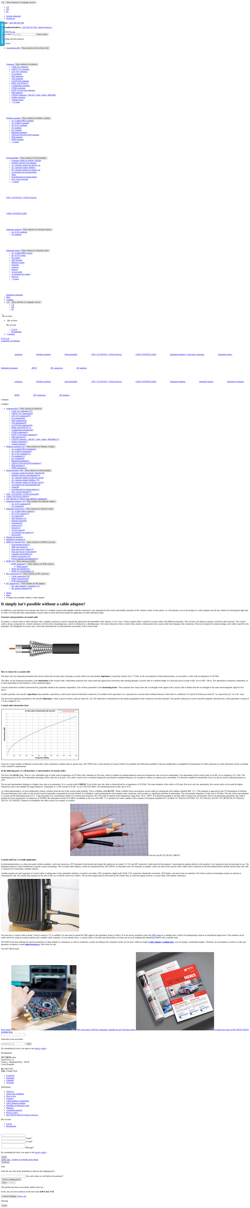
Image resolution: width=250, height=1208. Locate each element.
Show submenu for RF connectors (36, 574)
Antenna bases (17, 100)
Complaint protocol (14, 1110)
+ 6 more (15, 279)
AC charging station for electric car (25, 165)
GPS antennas (17, 78)
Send (29, 1044)
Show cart (22, 1196)
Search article (42, 34)
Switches (15, 265)
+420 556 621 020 (29, 27)
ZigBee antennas (18, 97)
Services (14, 276)
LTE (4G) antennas (19, 71)
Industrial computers (14, 295)
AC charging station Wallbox (23, 167)
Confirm (12, 1183)
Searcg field (6, 34)
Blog (8, 297)
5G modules (16, 128)
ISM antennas (17, 93)
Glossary (10, 1098)
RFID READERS (20, 569)
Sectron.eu (10, 18)
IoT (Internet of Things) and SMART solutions (26, 499)
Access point (16, 272)
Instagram (10, 1078)
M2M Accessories (16, 542)
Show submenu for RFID (26, 561)
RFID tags (22, 566)
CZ (7, 7)
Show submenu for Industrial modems (37, 230)
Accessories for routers (20, 274)
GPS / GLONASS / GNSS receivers (21, 197)
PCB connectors (19, 581)
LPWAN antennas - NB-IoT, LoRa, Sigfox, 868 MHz (33, 95)
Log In (14, 329)
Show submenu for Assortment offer (35, 48)
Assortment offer (13, 48)
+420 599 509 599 (16, 23)
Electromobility (12, 158)
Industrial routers (13, 250)
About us (10, 1091)
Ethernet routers (17, 262)
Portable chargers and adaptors (24, 163)
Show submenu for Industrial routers (35, 251)
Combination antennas (20, 86)
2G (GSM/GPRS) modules (22, 121)
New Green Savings (19, 179)
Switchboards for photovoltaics (24, 177)
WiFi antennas (17, 76)
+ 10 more (15, 102)
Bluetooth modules (19, 132)
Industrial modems (14, 229)
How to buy (11, 1096)
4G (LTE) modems (19, 232)
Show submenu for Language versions (21, 2)
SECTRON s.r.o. (8, 32)
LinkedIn (10, 1080)
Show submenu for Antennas (26, 64)
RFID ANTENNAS (19, 83)
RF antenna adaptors (21, 588)
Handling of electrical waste (17, 1105)
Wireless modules (13, 118)
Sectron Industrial (13, 16)
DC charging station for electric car (25, 170)
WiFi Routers (16, 260)
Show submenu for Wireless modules (36, 118)
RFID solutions (18, 564)
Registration (16, 332)
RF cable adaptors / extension (25, 586)
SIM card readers (19, 547)
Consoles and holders (21, 554)
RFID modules (17, 139)
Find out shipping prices (11, 1179)
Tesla (13, 174)
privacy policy (40, 1048)
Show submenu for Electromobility (33, 158)
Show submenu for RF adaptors (33, 584)
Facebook (10, 1075)
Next (62, 1030)
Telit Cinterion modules (16, 1103)
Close (4, 1183)
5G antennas (16, 74)
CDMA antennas (18, 88)
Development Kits (20, 544)
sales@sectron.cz (45, 27)
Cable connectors (20, 576)
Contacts (9, 299)
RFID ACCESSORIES (22, 571)
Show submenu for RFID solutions (41, 564)
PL (7, 12)
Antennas (10, 64)
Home (8, 593)
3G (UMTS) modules (20, 123)
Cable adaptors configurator (17, 1101)
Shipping (10, 1108)
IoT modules (16, 130)
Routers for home (14, 537)
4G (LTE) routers (18, 255)
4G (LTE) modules (19, 125)
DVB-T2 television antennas (23, 90)
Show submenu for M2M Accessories (41, 542)
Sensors (14, 269)
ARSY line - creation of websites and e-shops (19, 1159)
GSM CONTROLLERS (16, 213)
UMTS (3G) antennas (20, 69)
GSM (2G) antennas (19, 67)
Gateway (15, 267)
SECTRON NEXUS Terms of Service (22, 1115)
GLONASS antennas (20, 81)
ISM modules (17, 137)
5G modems (16, 234)
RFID (10, 561)
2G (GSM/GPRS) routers (21, 253)
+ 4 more (15, 142)
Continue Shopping (9, 1196)
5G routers (15, 258)
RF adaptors (13, 583)
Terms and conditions (15, 1094)
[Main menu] (2, 314)
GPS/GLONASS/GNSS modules (25, 135)
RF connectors (14, 574)
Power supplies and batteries (24, 559)
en (3, 2)
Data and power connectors (23, 552)
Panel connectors (20, 579)
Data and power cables (22, 549)
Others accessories (20, 556)
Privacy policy (12, 1112)
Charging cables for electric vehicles (26, 160)
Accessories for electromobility (24, 172)
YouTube (10, 1082)
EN (7, 9)
